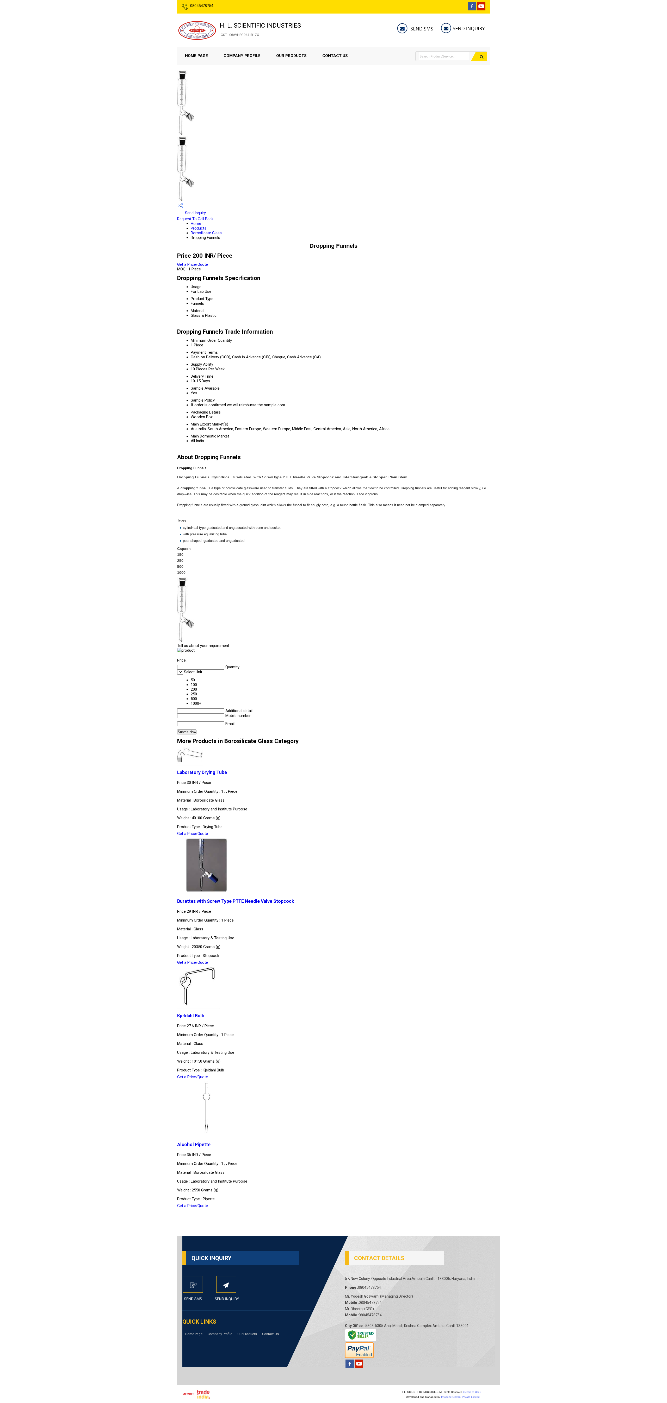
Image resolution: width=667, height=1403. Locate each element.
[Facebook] (472, 9)
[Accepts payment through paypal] (359, 1356)
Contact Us (335, 55)
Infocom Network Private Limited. (460, 1396)
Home (196, 223)
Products (198, 228)
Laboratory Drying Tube (202, 772)
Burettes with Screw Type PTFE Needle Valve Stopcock (235, 901)
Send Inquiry (195, 213)
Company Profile (242, 55)
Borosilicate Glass (206, 233)
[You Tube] (481, 9)
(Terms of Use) (471, 1392)
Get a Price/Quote (192, 264)
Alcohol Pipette (194, 1144)
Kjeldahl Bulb (190, 1015)
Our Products (291, 55)
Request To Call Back (195, 219)
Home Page (196, 55)
